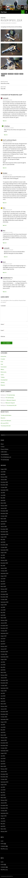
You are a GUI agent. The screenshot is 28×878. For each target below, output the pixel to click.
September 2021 (4, 550)
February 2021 (4, 560)
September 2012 (4, 782)
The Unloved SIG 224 (11, 405)
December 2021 (4, 544)
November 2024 (4, 513)
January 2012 (4, 802)
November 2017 (4, 628)
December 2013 (4, 742)
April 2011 (3, 826)
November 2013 (4, 745)
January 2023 (4, 526)
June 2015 (3, 696)
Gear (2, 364)
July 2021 (3, 555)
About (2, 444)
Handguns (4, 73)
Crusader (3, 359)
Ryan (4, 208)
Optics (2, 374)
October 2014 (4, 716)
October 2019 (4, 570)
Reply (5, 120)
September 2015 (4, 688)
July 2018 (3, 607)
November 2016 (4, 651)
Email (2, 330)
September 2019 (4, 573)
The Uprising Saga (11, 395)
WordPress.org (4, 848)
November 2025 (4, 484)
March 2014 (3, 735)
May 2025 (3, 497)
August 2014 (4, 722)
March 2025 (3, 503)
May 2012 (3, 792)
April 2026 (3, 474)
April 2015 (3, 701)
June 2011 (3, 821)
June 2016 (3, 664)
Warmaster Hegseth (11, 400)
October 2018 (4, 599)
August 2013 (4, 753)
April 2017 (3, 643)
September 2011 (4, 813)
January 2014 (4, 740)
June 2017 (3, 638)
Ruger (21, 73)
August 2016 (4, 659)
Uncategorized (4, 379)
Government (3, 366)
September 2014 (4, 719)
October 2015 (4, 685)
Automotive (3, 356)
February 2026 (4, 477)
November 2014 (4, 714)
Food (2, 361)
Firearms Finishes (4, 449)
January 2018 (4, 623)
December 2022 (4, 529)
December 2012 (4, 774)
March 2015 (3, 703)
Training (2, 377)
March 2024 (3, 518)
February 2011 (4, 831)
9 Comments (13, 23)
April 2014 (3, 732)
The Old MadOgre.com (6, 457)
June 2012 (3, 789)
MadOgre (8, 23)
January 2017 (4, 649)
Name (2, 324)
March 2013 (3, 766)
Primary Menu (26, 12)
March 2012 (3, 797)
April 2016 (3, 669)
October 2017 (4, 630)
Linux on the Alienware (6, 420)
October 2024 (4, 516)
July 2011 (3, 818)
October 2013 (4, 748)
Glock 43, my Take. (5, 82)
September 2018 (4, 602)
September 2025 (4, 490)
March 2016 (3, 672)
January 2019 (4, 591)
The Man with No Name (6, 415)
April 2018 (3, 615)
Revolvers (11, 73)
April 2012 (3, 795)
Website (3, 336)
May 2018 (3, 612)
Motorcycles (3, 372)
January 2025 (4, 508)
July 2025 (3, 492)
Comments (4, 846)
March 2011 (3, 828)
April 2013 (3, 763)
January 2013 (4, 771)
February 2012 (4, 800)
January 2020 (4, 568)
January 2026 (4, 479)
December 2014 (4, 711)
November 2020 (4, 563)
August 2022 (4, 537)
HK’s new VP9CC (5, 423)
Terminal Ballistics (5, 454)
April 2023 (3, 523)
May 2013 (3, 761)
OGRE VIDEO (4, 451)
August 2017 (4, 636)
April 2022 (3, 542)
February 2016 (4, 675)
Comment (3, 305)
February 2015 (4, 706)
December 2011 (4, 805)
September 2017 (4, 633)
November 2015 (4, 683)
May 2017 (3, 641)
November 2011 (4, 808)
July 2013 (3, 755)
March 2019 (3, 586)
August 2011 (4, 815)
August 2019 (4, 576)
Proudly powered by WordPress (7, 876)
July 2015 (3, 693)
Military (2, 369)
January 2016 (4, 677)
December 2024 (4, 510)
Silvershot (3, 418)
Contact (2, 446)
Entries (3, 843)
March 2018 (3, 617)
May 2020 (3, 565)
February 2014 (4, 737)
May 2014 (3, 729)
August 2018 (4, 604)
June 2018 (3, 610)
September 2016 (4, 656)
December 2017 (4, 625)
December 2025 (4, 482)
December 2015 (4, 680)
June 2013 (3, 758)
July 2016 (3, 662)
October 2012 (4, 779)
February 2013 (4, 769)
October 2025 (4, 487)
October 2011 (4, 810)
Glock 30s (3, 87)
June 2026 (3, 471)
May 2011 (3, 823)
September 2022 (4, 534)
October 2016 (4, 654)
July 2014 (3, 724)
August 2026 (4, 469)
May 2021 (3, 557)
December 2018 (4, 594)
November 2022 (4, 531)
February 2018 (4, 620)
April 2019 (3, 583)
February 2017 (4, 646)
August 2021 (4, 552)
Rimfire (16, 73)
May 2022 (3, 539)
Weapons (3, 17)
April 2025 (3, 500)
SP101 (3, 75)
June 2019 (3, 578)
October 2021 (4, 547)
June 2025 (3, 495)
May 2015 (3, 698)
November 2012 (4, 776)
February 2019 (4, 589)
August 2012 (4, 784)
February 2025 (4, 505)
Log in (2, 841)
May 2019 (3, 581)
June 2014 (3, 727)
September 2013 (4, 750)
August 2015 (4, 690)
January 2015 (4, 709)
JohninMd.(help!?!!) (7, 277)
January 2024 (4, 521)
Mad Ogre (4, 12)
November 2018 (4, 596)
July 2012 (3, 787)
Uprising (2, 382)
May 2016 (3, 667)
